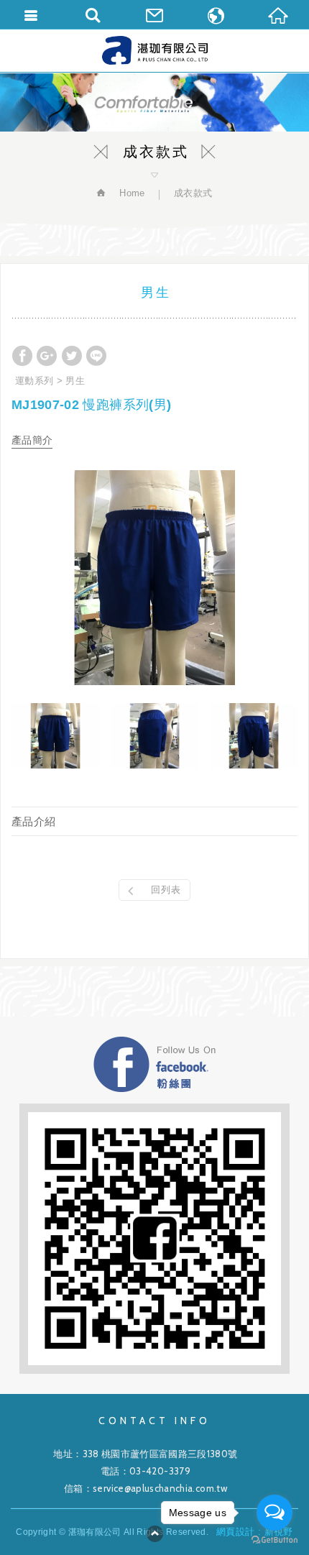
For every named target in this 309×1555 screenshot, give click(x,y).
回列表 (166, 889)
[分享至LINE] (96, 356)
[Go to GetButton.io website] (275, 1540)
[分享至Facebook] (22, 356)
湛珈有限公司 (155, 50)
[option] (154, 577)
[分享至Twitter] (72, 356)
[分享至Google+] (46, 356)
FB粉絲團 (154, 1064)
